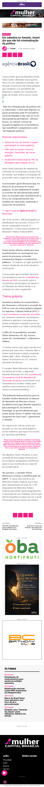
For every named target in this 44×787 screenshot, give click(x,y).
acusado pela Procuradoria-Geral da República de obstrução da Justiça (21, 377)
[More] (25, 55)
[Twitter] (9, 55)
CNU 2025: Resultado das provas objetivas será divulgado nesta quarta (10, 527)
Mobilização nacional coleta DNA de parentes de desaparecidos (16, 690)
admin (12, 49)
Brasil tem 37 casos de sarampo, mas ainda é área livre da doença (33, 527)
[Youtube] (23, 769)
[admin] (4, 48)
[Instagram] (23, 763)
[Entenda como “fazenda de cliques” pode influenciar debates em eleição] (34, 712)
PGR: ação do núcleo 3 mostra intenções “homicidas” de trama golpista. (20, 152)
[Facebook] (4, 55)
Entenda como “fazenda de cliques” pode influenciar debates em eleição (16, 713)
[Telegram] (20, 55)
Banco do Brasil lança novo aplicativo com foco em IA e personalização (15, 701)
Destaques (9, 674)
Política (6, 34)
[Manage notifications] (5, 782)
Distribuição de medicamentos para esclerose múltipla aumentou (14, 680)
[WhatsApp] (15, 55)
